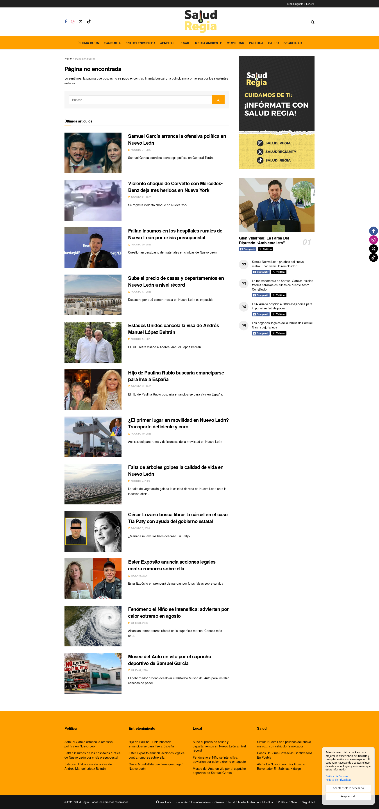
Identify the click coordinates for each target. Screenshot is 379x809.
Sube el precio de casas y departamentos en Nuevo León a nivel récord (176, 281)
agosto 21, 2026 (140, 197)
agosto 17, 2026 (140, 291)
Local (184, 43)
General (167, 43)
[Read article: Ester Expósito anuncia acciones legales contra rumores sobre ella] (93, 578)
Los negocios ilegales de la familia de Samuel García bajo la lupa (282, 325)
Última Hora (88, 43)
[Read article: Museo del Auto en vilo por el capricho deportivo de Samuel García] (93, 673)
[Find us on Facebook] (65, 21)
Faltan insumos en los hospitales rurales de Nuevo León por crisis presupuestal (175, 234)
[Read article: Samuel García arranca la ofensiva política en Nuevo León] (93, 153)
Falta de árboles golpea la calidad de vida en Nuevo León (175, 470)
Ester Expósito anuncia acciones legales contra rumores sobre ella (172, 565)
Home (68, 58)
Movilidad (235, 43)
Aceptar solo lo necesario (348, 788)
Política (256, 43)
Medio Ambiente (208, 43)
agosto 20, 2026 (140, 244)
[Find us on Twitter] (81, 21)
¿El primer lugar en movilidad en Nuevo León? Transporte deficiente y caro (178, 423)
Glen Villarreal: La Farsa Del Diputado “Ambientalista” (264, 240)
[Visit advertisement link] (277, 112)
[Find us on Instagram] (72, 21)
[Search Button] (313, 21)
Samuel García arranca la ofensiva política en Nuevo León (177, 139)
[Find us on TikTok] (89, 21)
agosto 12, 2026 (140, 386)
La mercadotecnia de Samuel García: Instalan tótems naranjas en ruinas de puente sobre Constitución (282, 285)
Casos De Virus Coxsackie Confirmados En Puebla (284, 755)
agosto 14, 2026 (140, 339)
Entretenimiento (140, 43)
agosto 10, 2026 (140, 433)
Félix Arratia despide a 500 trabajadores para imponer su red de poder (282, 306)
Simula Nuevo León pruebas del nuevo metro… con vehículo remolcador (278, 263)
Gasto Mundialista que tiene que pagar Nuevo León (156, 766)
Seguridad (293, 43)
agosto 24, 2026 (140, 149)
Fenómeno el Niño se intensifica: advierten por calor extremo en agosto (178, 612)
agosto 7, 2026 (140, 481)
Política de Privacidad (338, 780)
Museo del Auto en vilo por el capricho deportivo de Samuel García (169, 660)
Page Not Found (85, 58)
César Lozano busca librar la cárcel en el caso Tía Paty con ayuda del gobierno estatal (178, 518)
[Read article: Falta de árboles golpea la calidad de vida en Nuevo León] (93, 484)
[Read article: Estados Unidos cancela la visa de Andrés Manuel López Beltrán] (93, 342)
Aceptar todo (348, 796)
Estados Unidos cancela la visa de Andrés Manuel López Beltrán (173, 328)
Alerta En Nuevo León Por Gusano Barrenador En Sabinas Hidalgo (281, 766)
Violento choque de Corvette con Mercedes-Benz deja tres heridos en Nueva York (175, 186)
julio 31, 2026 (139, 575)
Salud (273, 43)
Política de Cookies (336, 776)
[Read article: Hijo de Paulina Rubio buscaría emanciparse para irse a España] (93, 389)
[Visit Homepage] (200, 22)
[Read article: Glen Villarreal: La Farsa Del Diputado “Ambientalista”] (277, 205)
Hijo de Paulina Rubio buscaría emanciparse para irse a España (176, 376)
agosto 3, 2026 (140, 528)
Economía (112, 43)
